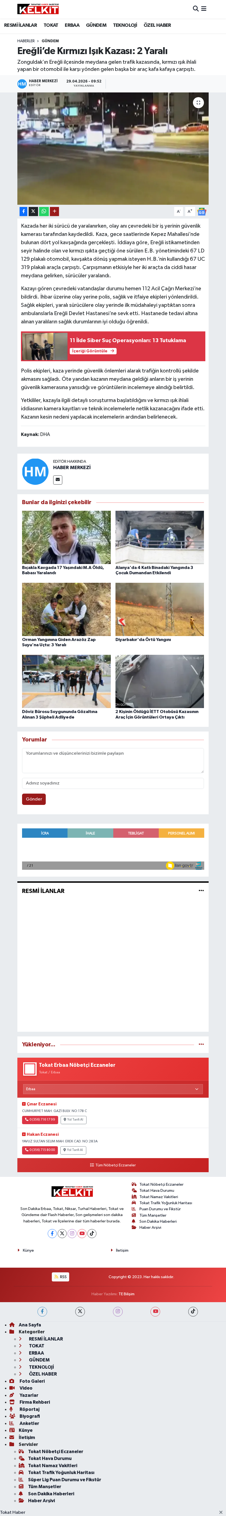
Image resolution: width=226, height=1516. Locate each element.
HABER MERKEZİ (72, 467)
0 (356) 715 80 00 (42, 1150)
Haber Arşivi (150, 1227)
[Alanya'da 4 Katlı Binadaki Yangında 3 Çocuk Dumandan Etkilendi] (159, 537)
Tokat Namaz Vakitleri (158, 1197)
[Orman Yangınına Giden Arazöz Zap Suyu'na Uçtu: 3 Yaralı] (66, 609)
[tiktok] (193, 1311)
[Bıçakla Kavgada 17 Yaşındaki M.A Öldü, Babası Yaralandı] (66, 537)
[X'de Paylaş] (33, 211)
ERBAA (72, 25)
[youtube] (155, 1311)
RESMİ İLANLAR (20, 25)
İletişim (122, 1250)
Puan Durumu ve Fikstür (160, 1209)
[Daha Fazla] (54, 211)
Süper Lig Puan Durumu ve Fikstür (64, 1479)
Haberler (26, 41)
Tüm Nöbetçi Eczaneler (115, 1165)
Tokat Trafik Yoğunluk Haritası (165, 1203)
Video (26, 1388)
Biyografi (29, 1416)
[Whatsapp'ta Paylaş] (44, 211)
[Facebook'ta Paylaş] (23, 211)
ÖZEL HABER (157, 25)
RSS (63, 1277)
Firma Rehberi (34, 1402)
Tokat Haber (12, 1512)
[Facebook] (52, 1233)
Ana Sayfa (30, 1325)
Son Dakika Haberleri (158, 1221)
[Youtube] (82, 1233)
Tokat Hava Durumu (156, 1190)
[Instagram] (72, 1233)
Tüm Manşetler (152, 1215)
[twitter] (80, 1311)
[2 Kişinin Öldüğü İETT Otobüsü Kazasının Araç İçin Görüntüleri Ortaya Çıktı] (159, 681)
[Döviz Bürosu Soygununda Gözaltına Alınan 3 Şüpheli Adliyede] (66, 681)
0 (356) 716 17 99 (42, 1119)
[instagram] (118, 1311)
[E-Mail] (57, 480)
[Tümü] (201, 1044)
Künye (28, 1250)
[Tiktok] (91, 1233)
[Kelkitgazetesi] (38, 9)
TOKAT (51, 25)
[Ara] (196, 9)
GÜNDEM (96, 25)
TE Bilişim (126, 1294)
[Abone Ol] (201, 211)
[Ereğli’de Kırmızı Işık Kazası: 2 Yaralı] (113, 148)
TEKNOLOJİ (125, 25)
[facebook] (42, 1311)
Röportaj (29, 1409)
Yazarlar (28, 1395)
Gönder (34, 799)
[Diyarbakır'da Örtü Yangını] (159, 609)
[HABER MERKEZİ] (35, 471)
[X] (62, 1233)
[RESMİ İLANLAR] (201, 891)
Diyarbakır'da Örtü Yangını (143, 639)
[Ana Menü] (203, 9)
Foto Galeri (32, 1381)
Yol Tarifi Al (75, 1119)
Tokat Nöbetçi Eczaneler (161, 1184)
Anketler (29, 1423)
